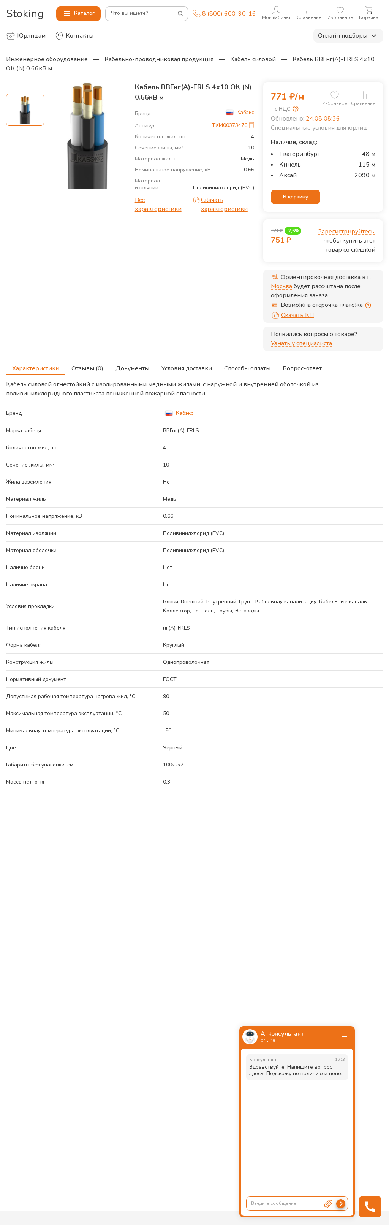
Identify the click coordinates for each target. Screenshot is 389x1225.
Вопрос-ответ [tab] (302, 368)
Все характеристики (158, 204)
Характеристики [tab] (35, 368)
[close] (344, 1036)
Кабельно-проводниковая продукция (158, 59)
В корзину (295, 196)
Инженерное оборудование (47, 59)
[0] (334, 95)
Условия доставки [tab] (186, 368)
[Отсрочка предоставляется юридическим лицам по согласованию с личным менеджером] (368, 305)
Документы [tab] (132, 368)
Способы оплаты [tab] (247, 368)
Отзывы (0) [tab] (87, 368)
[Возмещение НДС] (295, 108)
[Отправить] (340, 1203)
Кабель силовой (253, 59)
